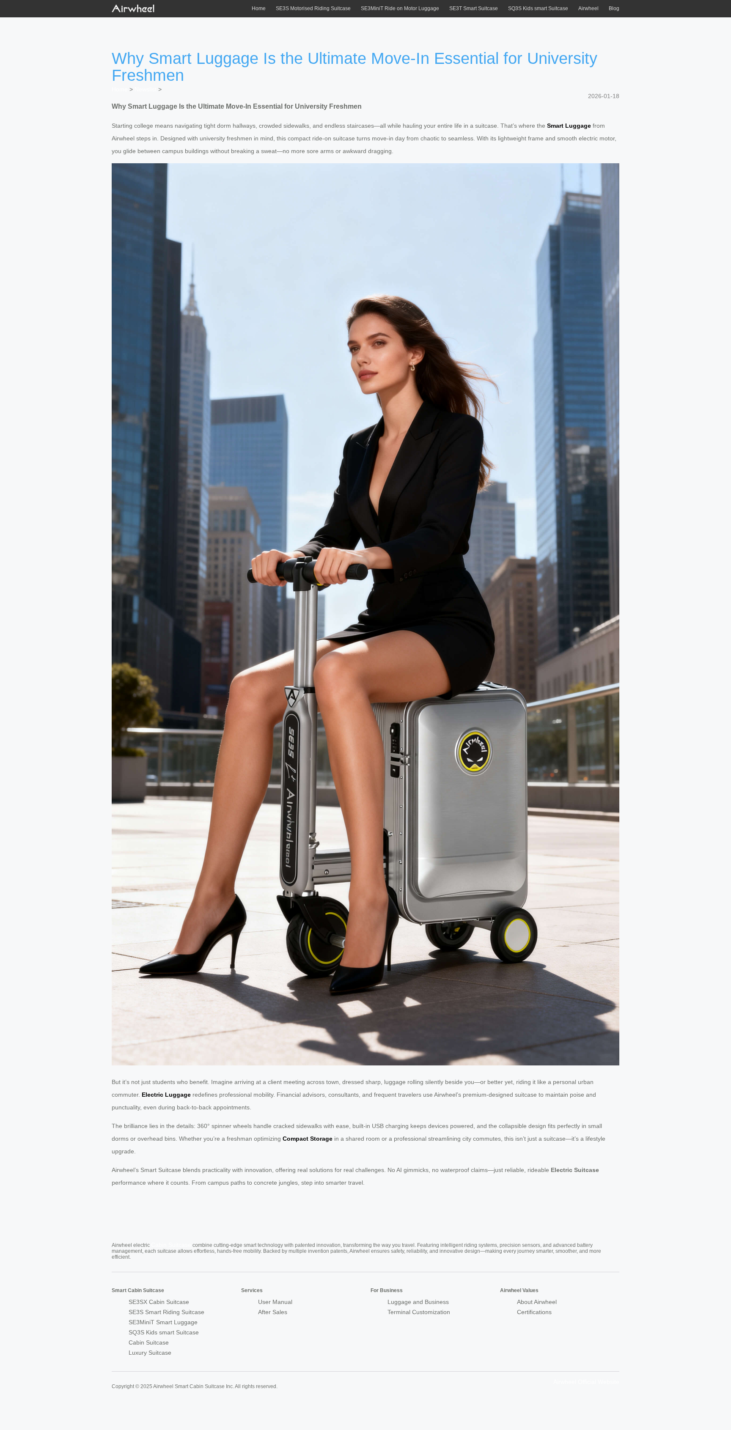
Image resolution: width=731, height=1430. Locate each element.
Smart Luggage (569, 125)
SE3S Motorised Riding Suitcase (313, 8)
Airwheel (588, 8)
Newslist (146, 89)
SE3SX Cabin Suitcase (159, 1301)
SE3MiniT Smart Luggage (163, 1322)
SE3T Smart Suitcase (473, 8)
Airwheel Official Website (586, 1381)
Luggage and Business (418, 1301)
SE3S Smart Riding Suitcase (166, 1312)
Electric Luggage (166, 1094)
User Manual (275, 1301)
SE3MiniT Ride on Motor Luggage (400, 8)
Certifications (534, 1312)
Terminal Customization (418, 1312)
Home (259, 8)
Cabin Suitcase (171, 1244)
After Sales (272, 1312)
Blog (614, 8)
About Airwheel (537, 1301)
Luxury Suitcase (150, 1352)
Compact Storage (308, 1138)
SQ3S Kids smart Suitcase (538, 8)
